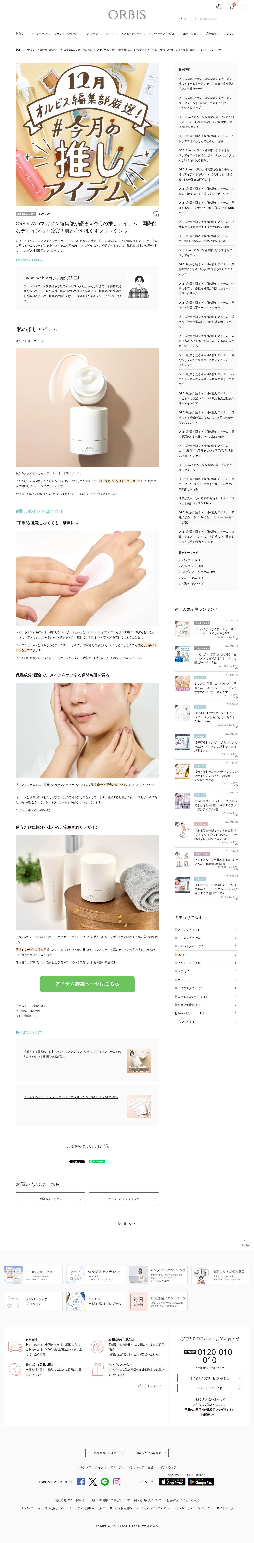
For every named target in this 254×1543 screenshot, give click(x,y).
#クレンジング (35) (191, 565)
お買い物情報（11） (190, 1005)
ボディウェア (191, 33)
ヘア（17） (185, 971)
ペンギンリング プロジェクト (194, 1508)
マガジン (229, 33)
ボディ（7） (185, 980)
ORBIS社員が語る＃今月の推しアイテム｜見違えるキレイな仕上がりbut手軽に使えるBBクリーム (206, 207)
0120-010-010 (216, 1356)
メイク (110, 33)
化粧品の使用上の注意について (110, 1500)
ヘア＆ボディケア (131, 33)
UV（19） (184, 954)
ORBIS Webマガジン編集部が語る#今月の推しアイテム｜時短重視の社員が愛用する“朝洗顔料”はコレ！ (206, 122)
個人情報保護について (148, 1500)
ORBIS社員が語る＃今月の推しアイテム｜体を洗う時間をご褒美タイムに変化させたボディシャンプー (206, 360)
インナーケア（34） (190, 963)
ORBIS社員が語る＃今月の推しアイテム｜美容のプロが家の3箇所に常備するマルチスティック (206, 269)
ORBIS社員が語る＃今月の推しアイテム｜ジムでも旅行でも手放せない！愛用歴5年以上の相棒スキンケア (206, 450)
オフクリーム (36, 341)
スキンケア (91, 33)
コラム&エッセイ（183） (194, 996)
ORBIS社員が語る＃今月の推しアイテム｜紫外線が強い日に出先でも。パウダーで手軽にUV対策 (206, 517)
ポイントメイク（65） (192, 946)
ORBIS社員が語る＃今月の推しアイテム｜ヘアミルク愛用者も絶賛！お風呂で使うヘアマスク (206, 379)
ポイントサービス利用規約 (115, 1508)
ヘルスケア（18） (186, 1021)
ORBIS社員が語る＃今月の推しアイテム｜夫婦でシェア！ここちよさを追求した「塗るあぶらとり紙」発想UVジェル (206, 536)
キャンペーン (39, 33)
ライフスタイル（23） (192, 988)
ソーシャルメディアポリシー (154, 1508)
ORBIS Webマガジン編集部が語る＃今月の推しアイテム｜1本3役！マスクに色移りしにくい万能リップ (205, 102)
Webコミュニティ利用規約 (77, 1508)
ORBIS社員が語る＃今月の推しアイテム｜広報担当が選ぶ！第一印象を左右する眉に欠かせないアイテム (206, 341)
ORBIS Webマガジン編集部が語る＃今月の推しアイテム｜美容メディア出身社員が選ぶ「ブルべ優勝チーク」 (206, 83)
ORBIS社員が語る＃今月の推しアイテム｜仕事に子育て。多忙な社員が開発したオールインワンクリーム (206, 288)
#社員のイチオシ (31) (192, 583)
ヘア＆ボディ (116, 1467)
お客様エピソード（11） (190, 1013)
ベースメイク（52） (190, 938)
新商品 (20, 33)
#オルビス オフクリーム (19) (197, 571)
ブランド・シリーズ (66, 33)
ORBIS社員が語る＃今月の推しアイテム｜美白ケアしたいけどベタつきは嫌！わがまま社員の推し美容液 (206, 484)
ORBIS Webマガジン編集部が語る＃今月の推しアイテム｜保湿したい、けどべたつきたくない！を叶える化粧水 (206, 155)
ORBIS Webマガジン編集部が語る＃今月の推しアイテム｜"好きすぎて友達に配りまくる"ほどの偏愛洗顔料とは (206, 174)
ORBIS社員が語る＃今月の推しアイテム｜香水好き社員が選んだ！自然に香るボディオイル (206, 322)
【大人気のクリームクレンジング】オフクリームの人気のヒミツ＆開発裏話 (71, 1097)
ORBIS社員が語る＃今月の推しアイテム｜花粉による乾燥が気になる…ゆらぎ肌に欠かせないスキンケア (206, 417)
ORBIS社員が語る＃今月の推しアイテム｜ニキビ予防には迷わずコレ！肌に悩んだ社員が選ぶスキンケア (206, 398)
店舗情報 (211, 33)
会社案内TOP (63, 1500)
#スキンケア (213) (190, 559)
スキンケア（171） (190, 929)
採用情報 (81, 1500)
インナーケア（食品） (162, 33)
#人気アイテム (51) (191, 577)
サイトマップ (225, 1508)
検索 (182, 19)
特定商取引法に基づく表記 (182, 1500)
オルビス (22, 341)
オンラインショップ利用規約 (39, 1508)
